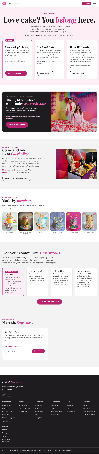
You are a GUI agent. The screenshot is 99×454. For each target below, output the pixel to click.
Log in (85, 405)
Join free (5, 408)
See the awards (78, 73)
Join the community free (49, 301)
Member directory (40, 411)
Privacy (4, 433)
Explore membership (16, 73)
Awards (53, 408)
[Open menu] (94, 3)
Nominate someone (57, 411)
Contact (4, 430)
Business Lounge (7, 411)
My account (86, 408)
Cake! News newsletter (13, 346)
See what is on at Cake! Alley (16, 178)
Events (37, 414)
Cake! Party (54, 405)
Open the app (6, 421)
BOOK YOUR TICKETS (17, 124)
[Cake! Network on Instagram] (4, 395)
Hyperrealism (22, 411)
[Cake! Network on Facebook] (9, 395)
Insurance (5, 414)
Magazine (70, 405)
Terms (4, 436)
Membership (6, 405)
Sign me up (38, 351)
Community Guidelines (65, 450)
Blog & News (71, 411)
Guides (69, 408)
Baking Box (38, 418)
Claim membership (89, 411)
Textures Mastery (24, 408)
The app (37, 408)
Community (38, 405)
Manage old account (89, 414)
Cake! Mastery (23, 405)
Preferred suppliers (8, 418)
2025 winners (55, 414)
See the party (45, 73)
